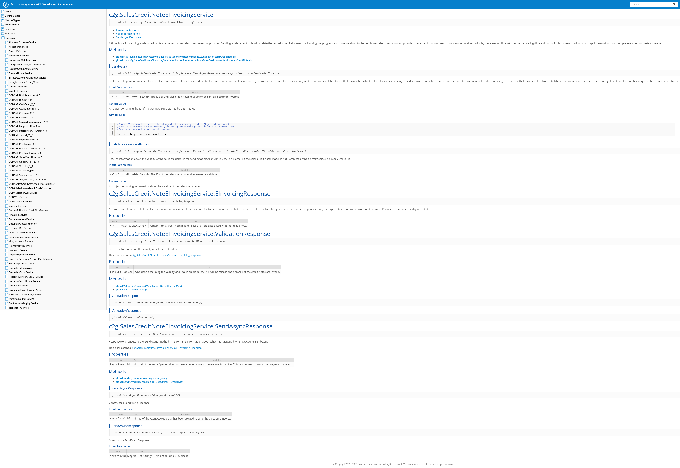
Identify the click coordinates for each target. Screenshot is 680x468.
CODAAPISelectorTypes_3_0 (24, 170)
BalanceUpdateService (20, 73)
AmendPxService (18, 51)
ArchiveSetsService (19, 55)
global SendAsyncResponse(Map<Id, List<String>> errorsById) (149, 381)
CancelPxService (18, 86)
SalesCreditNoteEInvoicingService (26, 290)
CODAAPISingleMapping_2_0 (24, 175)
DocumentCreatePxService (23, 223)
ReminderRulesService (20, 268)
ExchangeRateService (20, 228)
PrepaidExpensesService (22, 254)
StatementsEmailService (21, 299)
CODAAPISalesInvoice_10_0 (24, 161)
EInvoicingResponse (128, 30)
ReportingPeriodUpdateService (24, 281)
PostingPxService (18, 250)
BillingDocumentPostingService (25, 82)
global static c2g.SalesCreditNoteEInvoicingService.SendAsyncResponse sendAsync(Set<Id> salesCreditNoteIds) (176, 56)
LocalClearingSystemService (23, 237)
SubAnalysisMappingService (23, 303)
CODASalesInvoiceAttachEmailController (30, 188)
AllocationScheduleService (22, 42)
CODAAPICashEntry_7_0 (22, 104)
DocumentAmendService (21, 219)
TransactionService (19, 307)
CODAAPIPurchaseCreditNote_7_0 (27, 148)
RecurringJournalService (21, 263)
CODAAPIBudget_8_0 (20, 100)
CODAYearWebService (20, 201)
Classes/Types (12, 20)
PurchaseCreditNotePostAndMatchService (30, 259)
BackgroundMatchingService (23, 60)
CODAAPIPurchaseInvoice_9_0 (25, 153)
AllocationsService (18, 46)
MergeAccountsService (21, 241)
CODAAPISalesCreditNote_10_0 (25, 157)
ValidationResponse (128, 33)
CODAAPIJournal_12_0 (21, 135)
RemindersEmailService (21, 272)
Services (10, 38)
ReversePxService (18, 285)
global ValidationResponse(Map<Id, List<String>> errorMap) (149, 286)
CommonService (17, 206)
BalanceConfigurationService (23, 69)
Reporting (10, 29)
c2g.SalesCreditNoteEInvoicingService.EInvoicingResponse (166, 255)
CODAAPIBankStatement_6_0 (24, 95)
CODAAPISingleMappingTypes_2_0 (27, 179)
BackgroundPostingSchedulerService (28, 64)
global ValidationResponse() (131, 289)
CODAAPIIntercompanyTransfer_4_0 (28, 131)
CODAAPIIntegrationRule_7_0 (24, 126)
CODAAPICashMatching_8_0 (24, 108)
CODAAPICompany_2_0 (21, 113)
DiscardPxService (18, 215)
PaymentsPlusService (20, 246)
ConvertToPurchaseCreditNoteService (28, 210)
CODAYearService (18, 197)
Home (8, 11)
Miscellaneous (12, 24)
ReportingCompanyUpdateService (26, 276)
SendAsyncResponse (128, 37)
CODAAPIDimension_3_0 (22, 117)
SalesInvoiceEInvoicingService (25, 294)
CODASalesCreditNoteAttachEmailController (31, 184)
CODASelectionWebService (23, 192)
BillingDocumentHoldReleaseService (27, 77)
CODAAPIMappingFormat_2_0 (24, 139)
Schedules (10, 33)
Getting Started (12, 16)
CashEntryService (18, 91)
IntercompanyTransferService (24, 232)
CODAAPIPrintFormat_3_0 (22, 144)
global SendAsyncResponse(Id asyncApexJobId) (141, 378)
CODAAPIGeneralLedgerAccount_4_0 (28, 122)
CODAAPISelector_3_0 (21, 166)
